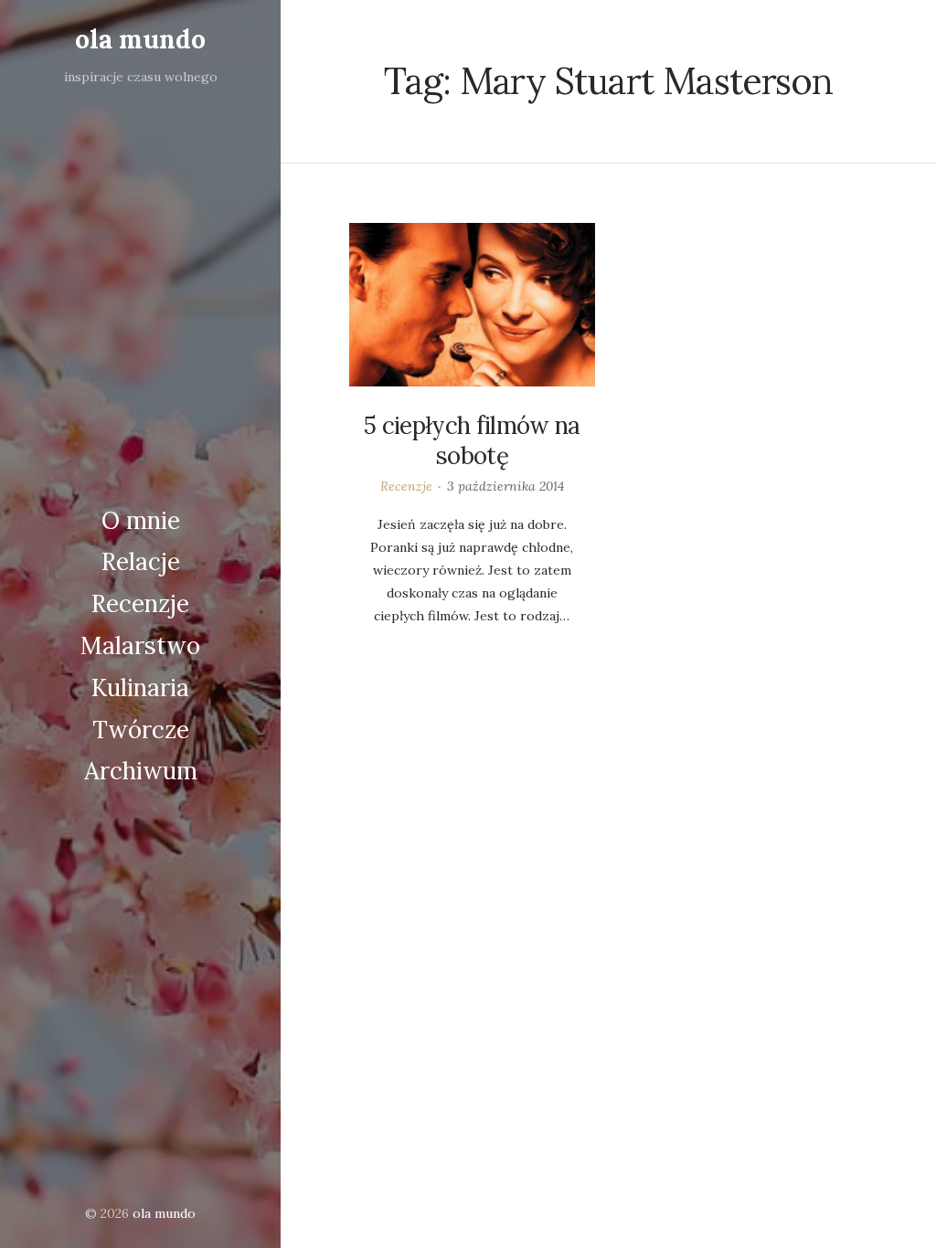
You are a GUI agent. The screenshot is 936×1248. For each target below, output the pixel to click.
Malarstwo (140, 645)
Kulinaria (140, 687)
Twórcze (140, 729)
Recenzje (140, 603)
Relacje (140, 561)
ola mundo (140, 39)
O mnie (140, 520)
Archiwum (140, 771)
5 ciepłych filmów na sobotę (472, 440)
